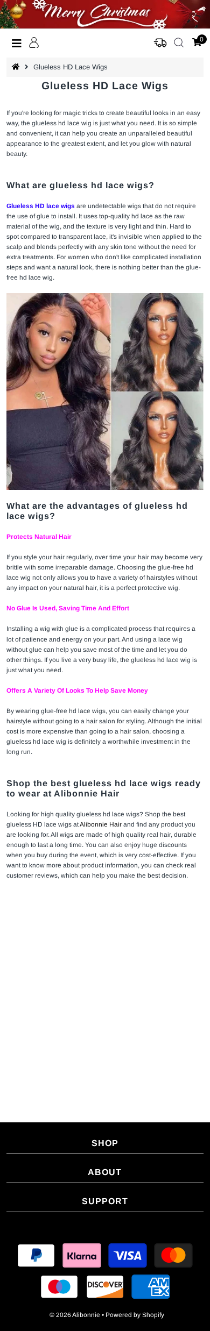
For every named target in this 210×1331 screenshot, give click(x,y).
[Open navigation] (16, 43)
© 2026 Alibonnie (75, 1315)
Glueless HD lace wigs (40, 206)
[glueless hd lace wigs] (105, 391)
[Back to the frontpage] (17, 67)
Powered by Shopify (135, 1315)
